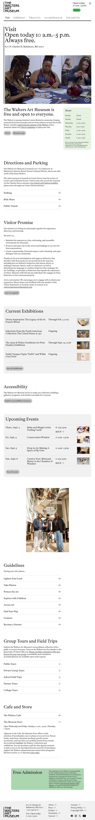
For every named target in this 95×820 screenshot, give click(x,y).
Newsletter (53, 813)
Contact (74, 805)
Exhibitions (19, 17)
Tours (7, 133)
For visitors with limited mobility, (44, 183)
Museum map (19, 133)
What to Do (34, 17)
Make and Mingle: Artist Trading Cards (39, 428)
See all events (12, 472)
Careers (52, 816)
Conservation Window (38, 437)
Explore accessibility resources (18, 401)
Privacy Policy (77, 808)
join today (35, 753)
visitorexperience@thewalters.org (18, 287)
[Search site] (90, 3)
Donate (76, 10)
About (51, 805)
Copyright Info (77, 810)
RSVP (58, 432)
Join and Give (73, 17)
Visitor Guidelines (28, 127)
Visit (7, 17)
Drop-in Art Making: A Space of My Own (38, 449)
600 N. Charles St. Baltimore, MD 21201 (24, 46)
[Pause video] (87, 100)
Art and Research (53, 17)
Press (50, 808)
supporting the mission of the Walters (33, 125)
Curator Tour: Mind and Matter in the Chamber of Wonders (40, 461)
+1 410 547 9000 (32, 810)
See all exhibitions (14, 368)
